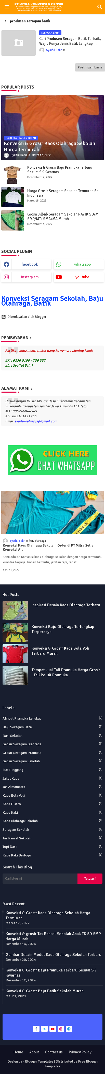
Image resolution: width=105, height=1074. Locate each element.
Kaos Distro (52, 804)
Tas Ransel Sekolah (52, 838)
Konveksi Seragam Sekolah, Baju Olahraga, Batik (52, 301)
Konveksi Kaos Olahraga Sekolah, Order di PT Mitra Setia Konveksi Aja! (48, 547)
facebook (30, 264)
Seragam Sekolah (52, 829)
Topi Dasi (52, 846)
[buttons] (36, 1029)
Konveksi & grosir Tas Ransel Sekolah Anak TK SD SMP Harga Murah (53, 936)
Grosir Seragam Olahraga (52, 744)
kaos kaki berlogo (52, 855)
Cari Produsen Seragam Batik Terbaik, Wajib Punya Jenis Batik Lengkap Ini (70, 41)
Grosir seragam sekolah (52, 761)
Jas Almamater (52, 787)
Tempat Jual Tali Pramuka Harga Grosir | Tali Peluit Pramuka (66, 672)
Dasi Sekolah (52, 736)
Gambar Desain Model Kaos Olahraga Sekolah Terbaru (53, 954)
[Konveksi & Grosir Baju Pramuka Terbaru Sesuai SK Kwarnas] (12, 173)
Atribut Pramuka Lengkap (52, 718)
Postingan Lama (90, 67)
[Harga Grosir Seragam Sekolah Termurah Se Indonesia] (12, 197)
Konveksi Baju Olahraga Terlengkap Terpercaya (63, 629)
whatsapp (82, 264)
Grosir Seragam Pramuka (52, 753)
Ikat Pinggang (52, 770)
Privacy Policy (80, 1052)
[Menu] (7, 7)
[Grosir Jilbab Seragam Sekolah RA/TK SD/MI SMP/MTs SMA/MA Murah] (12, 220)
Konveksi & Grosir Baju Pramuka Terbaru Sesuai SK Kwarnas (59, 169)
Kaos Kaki (52, 812)
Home (18, 1052)
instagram (30, 277)
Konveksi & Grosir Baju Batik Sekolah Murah (45, 991)
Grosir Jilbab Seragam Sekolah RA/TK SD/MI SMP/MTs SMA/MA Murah (63, 216)
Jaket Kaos (52, 778)
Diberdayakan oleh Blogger (27, 317)
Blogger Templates (39, 1061)
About (34, 1052)
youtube (82, 277)
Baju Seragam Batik (52, 727)
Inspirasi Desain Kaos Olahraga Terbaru (66, 605)
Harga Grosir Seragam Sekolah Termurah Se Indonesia (63, 193)
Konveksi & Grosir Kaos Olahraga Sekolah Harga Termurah (48, 915)
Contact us (54, 1052)
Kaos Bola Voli (52, 795)
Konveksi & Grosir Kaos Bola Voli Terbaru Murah (60, 651)
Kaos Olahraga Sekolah (52, 821)
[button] (100, 7)
